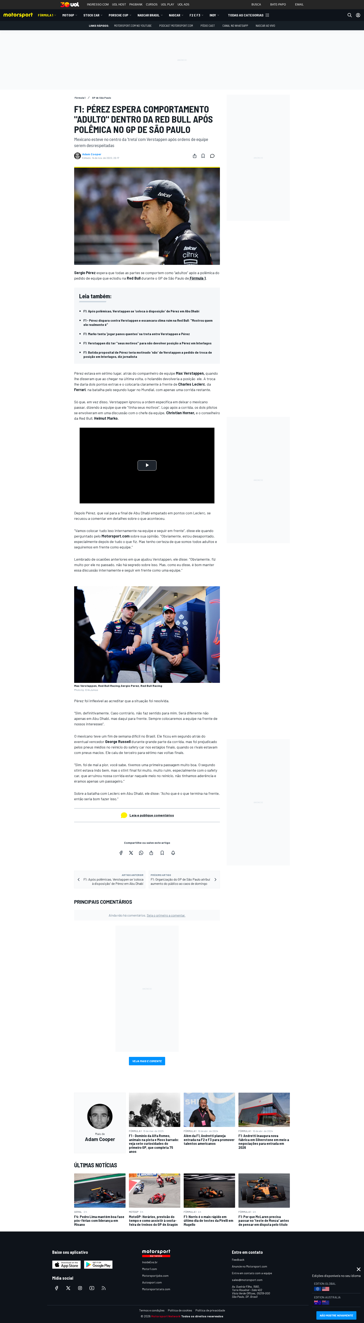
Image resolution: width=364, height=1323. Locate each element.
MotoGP (68, 15)
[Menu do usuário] (358, 15)
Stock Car (91, 15)
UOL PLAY (167, 4)
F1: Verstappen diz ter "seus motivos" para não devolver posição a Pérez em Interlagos (147, 343)
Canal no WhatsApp (235, 25)
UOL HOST (119, 4)
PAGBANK (136, 4)
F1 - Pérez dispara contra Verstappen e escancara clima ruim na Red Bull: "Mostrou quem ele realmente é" (148, 322)
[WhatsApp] (141, 853)
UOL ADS (183, 4)
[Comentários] (213, 156)
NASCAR (174, 15)
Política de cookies (180, 1310)
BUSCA (256, 4)
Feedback (238, 1259)
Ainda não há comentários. (147, 915)
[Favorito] (203, 156)
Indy (213, 15)
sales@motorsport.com (247, 1280)
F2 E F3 (195, 15)
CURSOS (152, 4)
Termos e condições (152, 1310)
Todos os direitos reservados (202, 1316)
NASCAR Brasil (149, 15)
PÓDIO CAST (208, 25)
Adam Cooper (91, 154)
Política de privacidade (210, 1310)
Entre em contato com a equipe (252, 1273)
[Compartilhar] (194, 156)
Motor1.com (149, 1269)
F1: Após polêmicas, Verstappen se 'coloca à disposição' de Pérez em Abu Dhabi (141, 311)
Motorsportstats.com (156, 1289)
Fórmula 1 (45, 15)
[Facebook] (121, 853)
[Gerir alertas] (173, 853)
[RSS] (103, 1288)
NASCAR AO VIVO (265, 25)
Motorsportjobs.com (155, 1275)
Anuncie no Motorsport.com (249, 1266)
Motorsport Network (166, 1316)
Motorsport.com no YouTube (133, 25)
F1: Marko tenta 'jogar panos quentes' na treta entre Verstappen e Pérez (136, 334)
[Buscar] (349, 15)
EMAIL (299, 4)
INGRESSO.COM (98, 4)
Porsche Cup (118, 15)
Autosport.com (152, 1282)
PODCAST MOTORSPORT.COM (176, 25)
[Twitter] (131, 853)
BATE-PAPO (278, 4)
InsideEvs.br (150, 1262)
